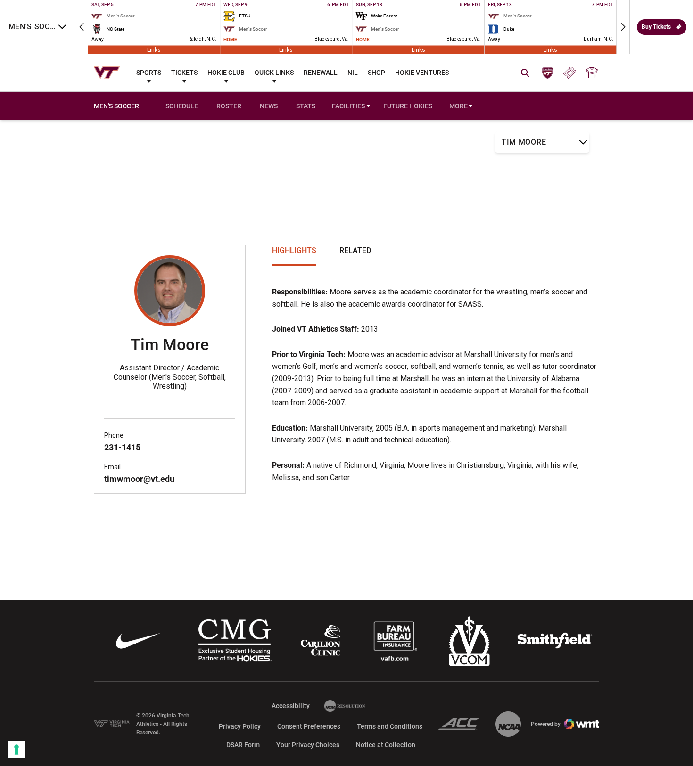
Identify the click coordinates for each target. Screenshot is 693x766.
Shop (376, 72)
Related (355, 250)
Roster (228, 106)
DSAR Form (243, 745)
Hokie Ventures (422, 72)
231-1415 (122, 447)
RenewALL (321, 72)
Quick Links (274, 72)
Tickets (184, 72)
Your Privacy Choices (307, 745)
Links (154, 49)
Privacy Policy (240, 726)
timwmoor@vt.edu (139, 479)
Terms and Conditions (389, 726)
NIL (352, 72)
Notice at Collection (385, 745)
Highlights (294, 250)
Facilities (348, 106)
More (458, 106)
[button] (81, 27)
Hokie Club (226, 72)
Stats (305, 106)
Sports (148, 72)
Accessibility (291, 705)
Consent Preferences (308, 726)
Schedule (181, 106)
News (269, 106)
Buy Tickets (656, 27)
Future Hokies (407, 106)
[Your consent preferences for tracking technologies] (16, 749)
